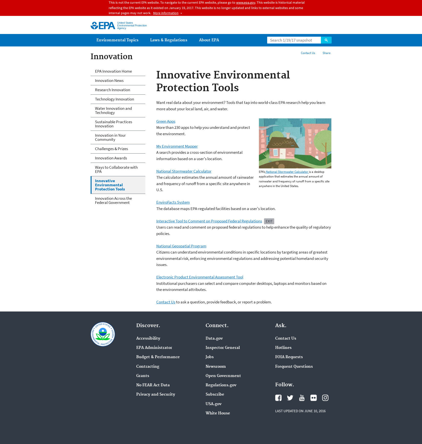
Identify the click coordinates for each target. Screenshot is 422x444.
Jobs (210, 357)
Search (326, 40)
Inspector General (223, 348)
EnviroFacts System (173, 202)
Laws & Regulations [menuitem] (168, 40)
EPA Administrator (154, 348)
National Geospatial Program (181, 246)
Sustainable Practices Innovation (113, 124)
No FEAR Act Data (153, 385)
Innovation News (109, 80)
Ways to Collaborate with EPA (116, 169)
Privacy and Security (155, 394)
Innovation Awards (111, 158)
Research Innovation (112, 89)
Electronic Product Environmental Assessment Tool (199, 277)
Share (326, 53)
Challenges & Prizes (111, 148)
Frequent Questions (294, 367)
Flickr (313, 398)
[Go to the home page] (103, 25)
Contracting (147, 367)
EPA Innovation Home (113, 71)
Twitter (290, 398)
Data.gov (214, 338)
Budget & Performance (158, 357)
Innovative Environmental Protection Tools (110, 185)
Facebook (278, 398)
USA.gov (214, 404)
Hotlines (283, 348)
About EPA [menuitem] (209, 40)
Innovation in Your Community (110, 137)
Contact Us (308, 53)
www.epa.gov (245, 2)
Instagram (325, 398)
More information (166, 13)
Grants (142, 376)
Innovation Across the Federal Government (113, 200)
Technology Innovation (114, 99)
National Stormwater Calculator (287, 172)
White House (218, 413)
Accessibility (148, 338)
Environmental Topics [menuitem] (117, 40)
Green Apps (165, 121)
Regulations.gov (221, 385)
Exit (269, 221)
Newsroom (216, 367)
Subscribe (215, 394)
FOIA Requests (289, 357)
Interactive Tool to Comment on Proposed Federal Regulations (209, 221)
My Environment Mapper (177, 146)
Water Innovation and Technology (113, 110)
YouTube (302, 398)
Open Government (223, 376)
